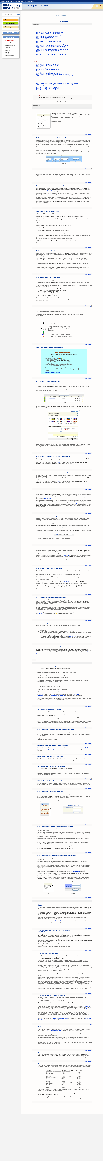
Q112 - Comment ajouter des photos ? (45, 37)
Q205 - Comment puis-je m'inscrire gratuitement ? (47, 64)
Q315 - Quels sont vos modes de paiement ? (46, 86)
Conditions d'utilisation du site (60, 920)
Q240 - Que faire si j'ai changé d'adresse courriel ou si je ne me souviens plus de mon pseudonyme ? (60, 72)
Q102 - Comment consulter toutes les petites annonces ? (49, 31)
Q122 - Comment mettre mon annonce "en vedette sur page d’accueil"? (53, 44)
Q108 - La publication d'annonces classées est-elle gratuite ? (50, 35)
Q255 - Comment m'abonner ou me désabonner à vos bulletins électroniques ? (54, 75)
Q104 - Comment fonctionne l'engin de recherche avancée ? (50, 32)
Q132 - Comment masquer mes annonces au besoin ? (49, 50)
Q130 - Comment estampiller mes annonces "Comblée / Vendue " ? (52, 49)
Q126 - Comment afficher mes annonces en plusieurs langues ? (51, 46)
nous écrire (48, 98)
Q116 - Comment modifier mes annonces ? (46, 40)
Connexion (20, 1)
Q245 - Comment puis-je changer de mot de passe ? (48, 73)
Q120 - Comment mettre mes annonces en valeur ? (48, 42)
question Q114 (72, 636)
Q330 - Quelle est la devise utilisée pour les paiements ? (49, 89)
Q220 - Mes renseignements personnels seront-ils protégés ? (50, 68)
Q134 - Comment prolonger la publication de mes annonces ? (50, 51)
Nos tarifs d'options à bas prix (52, 372)
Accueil (3, 1)
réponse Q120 (59, 462)
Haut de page (88, 134)
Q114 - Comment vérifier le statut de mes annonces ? (48, 38)
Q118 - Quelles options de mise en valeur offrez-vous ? (49, 41)
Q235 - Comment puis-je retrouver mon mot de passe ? (49, 70)
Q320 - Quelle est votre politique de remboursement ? (48, 87)
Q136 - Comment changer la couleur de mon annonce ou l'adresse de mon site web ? (56, 53)
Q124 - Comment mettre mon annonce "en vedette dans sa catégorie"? (52, 45)
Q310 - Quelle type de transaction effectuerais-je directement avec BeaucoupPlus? (55, 85)
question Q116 (41, 613)
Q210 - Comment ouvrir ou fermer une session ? (47, 65)
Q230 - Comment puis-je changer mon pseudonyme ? (48, 69)
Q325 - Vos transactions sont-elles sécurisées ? (47, 88)
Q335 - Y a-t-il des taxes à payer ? (44, 91)
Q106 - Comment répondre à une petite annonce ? (48, 33)
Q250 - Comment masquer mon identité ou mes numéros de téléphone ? (53, 74)
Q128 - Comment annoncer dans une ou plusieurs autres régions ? (51, 47)
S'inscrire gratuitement (11, 1)
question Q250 (76, 871)
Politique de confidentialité (58, 695)
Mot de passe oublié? (29, 1)
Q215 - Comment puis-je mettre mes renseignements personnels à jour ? (53, 66)
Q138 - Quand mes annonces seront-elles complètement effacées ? (52, 54)
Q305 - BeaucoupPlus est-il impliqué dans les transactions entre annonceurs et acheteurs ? (57, 83)
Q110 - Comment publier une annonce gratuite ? (47, 36)
